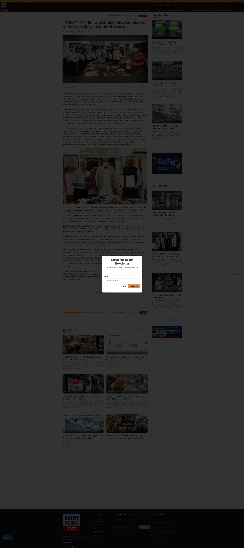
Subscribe (134, 286)
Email (106, 276)
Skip (124, 286)
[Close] (140, 258)
